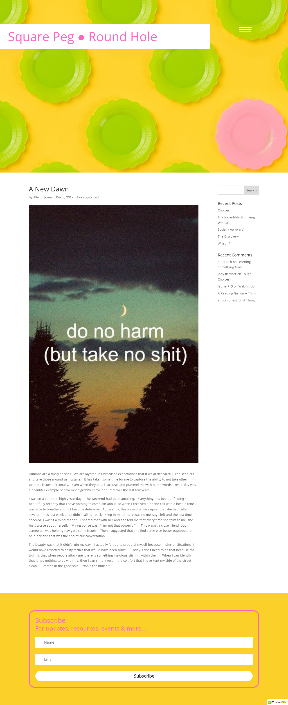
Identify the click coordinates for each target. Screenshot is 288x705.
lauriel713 (225, 286)
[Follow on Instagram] (266, 174)
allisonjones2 (228, 300)
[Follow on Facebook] (240, 174)
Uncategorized (88, 197)
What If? (224, 243)
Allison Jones (42, 197)
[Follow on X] (253, 174)
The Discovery (228, 236)
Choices (224, 210)
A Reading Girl (228, 293)
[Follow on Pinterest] (278, 174)
